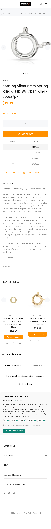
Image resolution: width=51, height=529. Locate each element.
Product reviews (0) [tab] (13, 365)
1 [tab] (23, 73)
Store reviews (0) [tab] (38, 365)
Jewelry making (37, 316)
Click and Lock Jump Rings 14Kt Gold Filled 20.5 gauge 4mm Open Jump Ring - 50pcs (13, 323)
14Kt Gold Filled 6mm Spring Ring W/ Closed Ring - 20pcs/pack (37, 321)
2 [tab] (25, 73)
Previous (3, 47)
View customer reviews (13, 430)
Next (47, 47)
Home (3, 10)
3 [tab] (27, 73)
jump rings (13, 316)
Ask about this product (12, 113)
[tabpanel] (25, 45)
